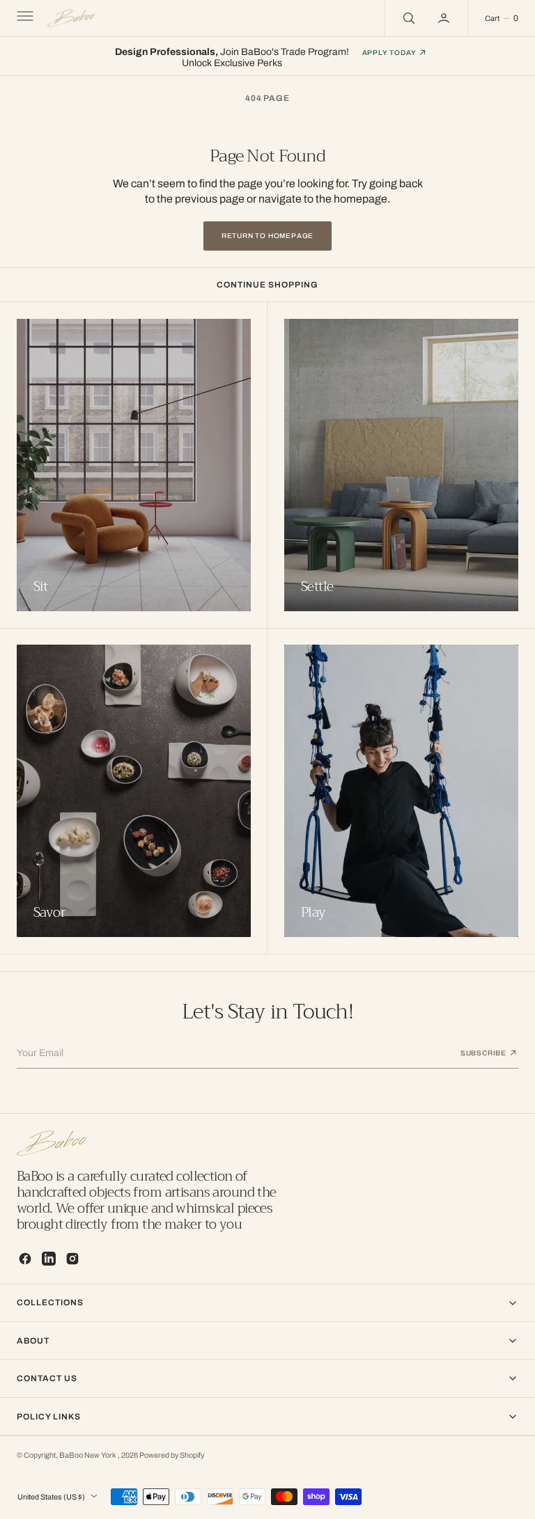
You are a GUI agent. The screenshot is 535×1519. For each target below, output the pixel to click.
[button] (24, 18)
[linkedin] (48, 1258)
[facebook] (25, 1258)
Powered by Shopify (171, 1455)
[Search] (407, 18)
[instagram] (72, 1258)
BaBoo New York (88, 1455)
